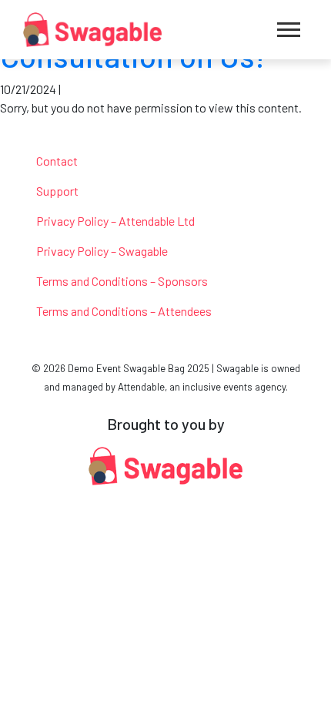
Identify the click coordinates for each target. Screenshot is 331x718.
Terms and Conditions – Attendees (124, 311)
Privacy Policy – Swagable (102, 250)
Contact (57, 160)
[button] (288, 29)
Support (57, 190)
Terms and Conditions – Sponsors (122, 280)
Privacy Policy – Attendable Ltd (115, 220)
